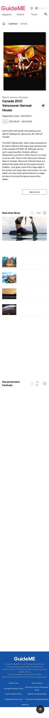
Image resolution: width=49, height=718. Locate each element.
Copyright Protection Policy (13, 688)
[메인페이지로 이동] (13, 8)
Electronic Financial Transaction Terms (36, 688)
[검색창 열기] (45, 14)
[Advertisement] (24, 349)
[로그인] (31, 8)
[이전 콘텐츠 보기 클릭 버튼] (32, 213)
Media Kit (25, 705)
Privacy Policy (37, 683)
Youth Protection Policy (13, 694)
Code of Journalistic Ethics (37, 694)
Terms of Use (13, 683)
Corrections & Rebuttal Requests (37, 699)
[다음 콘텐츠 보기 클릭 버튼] (44, 213)
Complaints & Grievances (13, 699)
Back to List (35, 192)
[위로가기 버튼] (40, 709)
